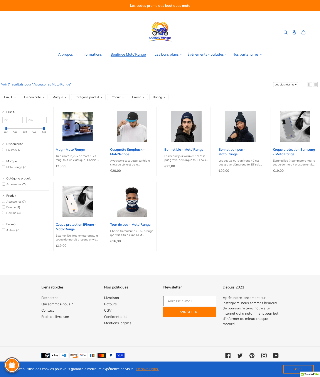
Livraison (111, 297)
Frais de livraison (55, 316)
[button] (310, 84)
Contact (47, 310)
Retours (110, 304)
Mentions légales (117, 323)
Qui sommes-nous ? (57, 304)
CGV (107, 310)
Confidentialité (116, 316)
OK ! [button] (298, 369)
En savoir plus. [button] (147, 369)
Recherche (49, 297)
